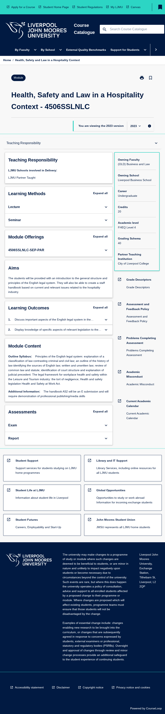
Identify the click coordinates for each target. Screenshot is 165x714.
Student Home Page (56, 7)
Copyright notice (93, 687)
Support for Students (124, 49)
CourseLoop (154, 708)
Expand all (100, 193)
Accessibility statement (29, 687)
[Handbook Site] (28, 560)
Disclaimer (63, 687)
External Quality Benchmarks (86, 49)
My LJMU (117, 7)
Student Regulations (90, 7)
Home (7, 60)
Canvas (135, 7)
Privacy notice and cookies (133, 687)
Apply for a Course (23, 7)
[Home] (36, 31)
